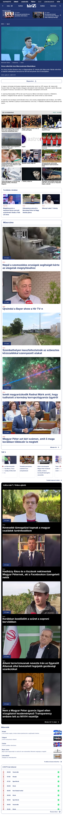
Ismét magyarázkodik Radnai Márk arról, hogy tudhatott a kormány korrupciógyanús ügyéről (30, 396)
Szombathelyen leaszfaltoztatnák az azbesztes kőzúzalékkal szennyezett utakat (31, 352)
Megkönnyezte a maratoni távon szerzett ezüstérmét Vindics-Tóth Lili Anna (11, 211)
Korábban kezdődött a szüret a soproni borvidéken (26, 620)
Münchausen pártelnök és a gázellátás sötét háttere (22, 15)
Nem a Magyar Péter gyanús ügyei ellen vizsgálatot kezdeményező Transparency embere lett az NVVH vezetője (27, 713)
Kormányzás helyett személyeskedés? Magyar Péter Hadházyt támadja (52, 16)
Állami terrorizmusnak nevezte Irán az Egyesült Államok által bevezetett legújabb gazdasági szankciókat (31, 666)
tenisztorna (15, 62)
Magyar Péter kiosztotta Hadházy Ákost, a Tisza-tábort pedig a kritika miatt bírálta (9, 469)
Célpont (4, 737)
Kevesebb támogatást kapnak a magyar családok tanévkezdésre (26, 529)
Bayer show (5, 749)
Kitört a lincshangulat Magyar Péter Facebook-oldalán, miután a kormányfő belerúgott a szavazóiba (44, 471)
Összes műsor (54, 811)
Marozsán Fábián (5, 62)
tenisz (22, 62)
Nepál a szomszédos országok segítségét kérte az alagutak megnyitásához (31, 266)
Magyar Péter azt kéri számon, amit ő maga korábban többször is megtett (29, 440)
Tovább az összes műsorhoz (51, 761)
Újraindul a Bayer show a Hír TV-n (23, 308)
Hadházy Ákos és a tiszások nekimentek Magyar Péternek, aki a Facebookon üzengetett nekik (31, 574)
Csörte (4, 743)
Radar (24, 205)
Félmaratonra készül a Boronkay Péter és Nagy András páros (31, 210)
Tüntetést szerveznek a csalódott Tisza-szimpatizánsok (26, 468)
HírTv (2, 24)
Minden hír (53, 447)
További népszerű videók (53, 480)
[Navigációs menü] (2, 5)
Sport (8, 24)
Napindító (5, 205)
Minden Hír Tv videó (51, 722)
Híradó (4, 731)
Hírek (43, 205)
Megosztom (30, 81)
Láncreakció (5, 755)
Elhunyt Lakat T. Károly (50, 208)
